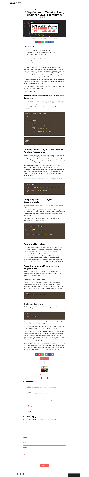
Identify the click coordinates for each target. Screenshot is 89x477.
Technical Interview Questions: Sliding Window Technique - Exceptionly (41, 387)
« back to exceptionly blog (29, 9)
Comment (26, 422)
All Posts (44, 377)
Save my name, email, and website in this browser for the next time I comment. (42, 452)
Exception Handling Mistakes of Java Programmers (37, 58)
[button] (36, 42)
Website (25, 447)
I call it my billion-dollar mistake (47, 251)
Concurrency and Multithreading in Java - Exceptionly (38, 393)
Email (25, 442)
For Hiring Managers (50, 3)
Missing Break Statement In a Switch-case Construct (38, 50)
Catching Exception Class (33, 60)
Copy (63, 113)
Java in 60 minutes (39, 346)
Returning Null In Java (31, 56)
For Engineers (63, 3)
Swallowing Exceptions (33, 62)
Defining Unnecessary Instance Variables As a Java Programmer (40, 52)
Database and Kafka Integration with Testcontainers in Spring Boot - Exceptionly (43, 400)
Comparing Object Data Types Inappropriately (36, 54)
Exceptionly (74, 3)
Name (25, 437)
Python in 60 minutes (47, 349)
